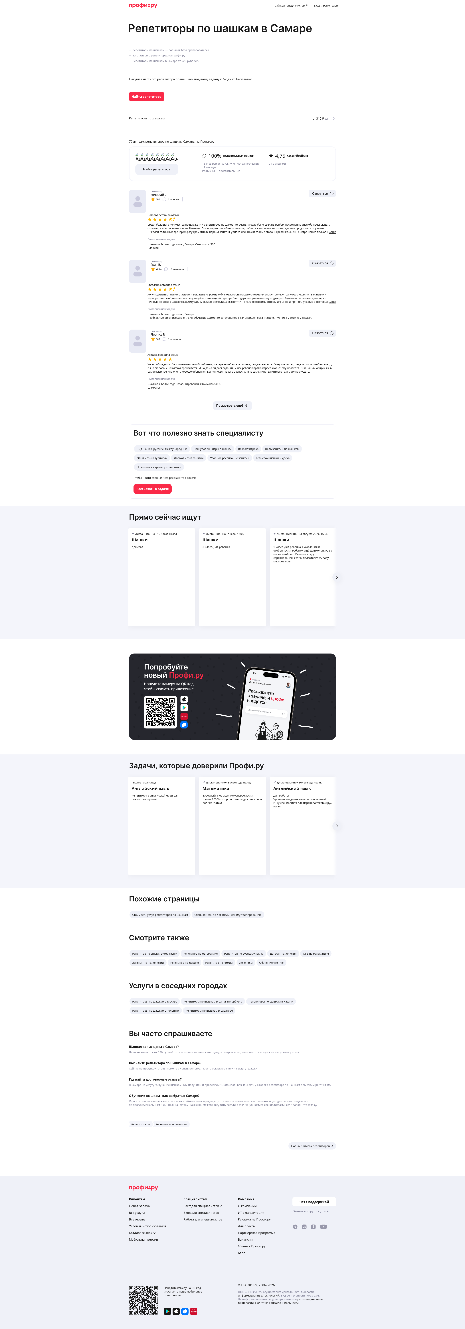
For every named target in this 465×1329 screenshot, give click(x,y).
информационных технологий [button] (258, 1295)
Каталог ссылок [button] (140, 1233)
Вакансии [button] (245, 1239)
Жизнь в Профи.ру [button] (252, 1246)
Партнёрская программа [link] (256, 1233)
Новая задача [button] (139, 1206)
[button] (322, 193)
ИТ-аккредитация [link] (251, 1212)
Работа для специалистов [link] (202, 1219)
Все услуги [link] (137, 1212)
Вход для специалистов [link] (201, 1212)
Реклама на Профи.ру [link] (254, 1219)
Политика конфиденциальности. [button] (277, 1302)
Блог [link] (241, 1253)
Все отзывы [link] (137, 1219)
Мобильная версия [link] (143, 1239)
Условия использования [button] (147, 1226)
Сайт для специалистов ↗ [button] (203, 1206)
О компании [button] (247, 1206)
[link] (146, 96)
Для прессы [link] (246, 1226)
